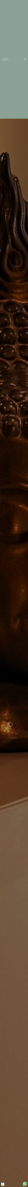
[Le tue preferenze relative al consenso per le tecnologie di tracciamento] (2, 1184)
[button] (20, 59)
